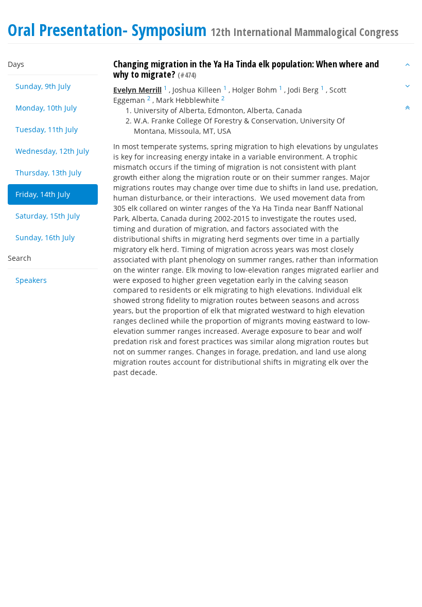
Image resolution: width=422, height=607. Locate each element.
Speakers (31, 280)
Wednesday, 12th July (52, 151)
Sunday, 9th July (43, 86)
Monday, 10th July (46, 108)
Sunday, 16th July (45, 237)
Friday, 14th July (42, 194)
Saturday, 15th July (47, 216)
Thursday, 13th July (48, 172)
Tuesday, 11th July (46, 129)
